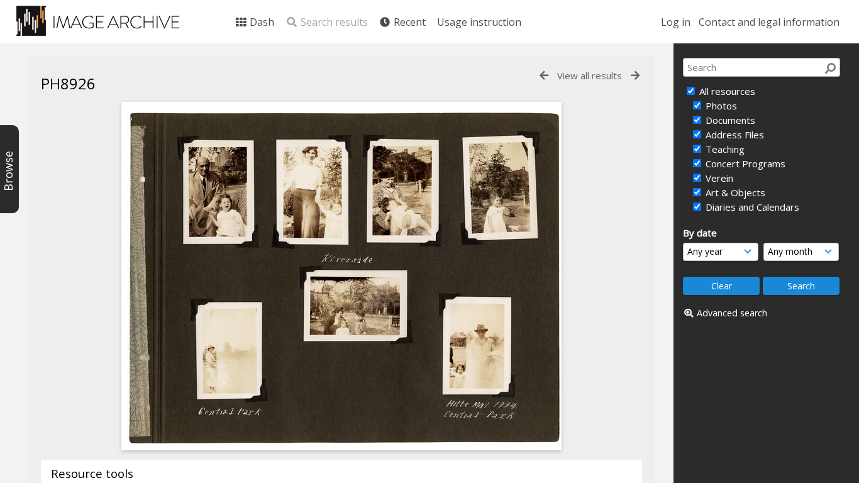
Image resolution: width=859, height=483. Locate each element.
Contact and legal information (769, 22)
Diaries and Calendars (751, 207)
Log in (675, 22)
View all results (589, 75)
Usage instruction (479, 22)
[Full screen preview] (341, 446)
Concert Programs (744, 163)
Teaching (724, 149)
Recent (408, 22)
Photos (720, 105)
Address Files (733, 134)
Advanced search (732, 313)
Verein (718, 178)
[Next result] (635, 75)
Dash (260, 22)
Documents (729, 120)
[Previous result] (544, 75)
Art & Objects (734, 192)
